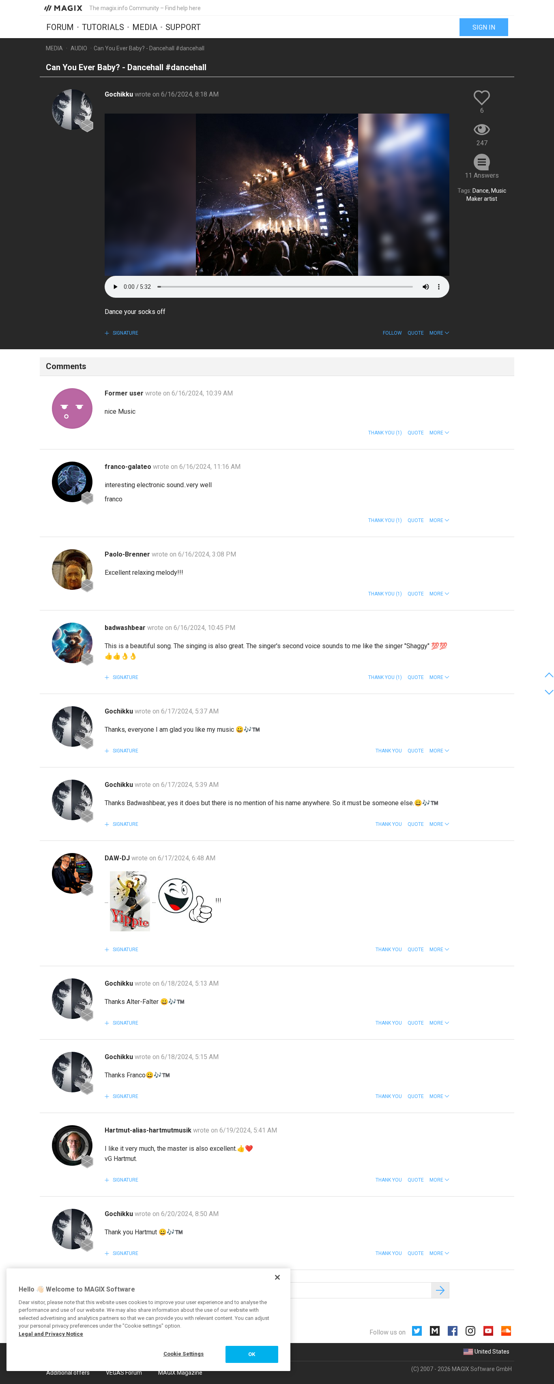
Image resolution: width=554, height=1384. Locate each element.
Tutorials (103, 27)
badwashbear (126, 628)
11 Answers (482, 175)
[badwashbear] (72, 643)
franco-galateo (129, 467)
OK (251, 1354)
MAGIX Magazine (180, 1372)
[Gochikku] (72, 109)
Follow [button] (392, 333)
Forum (60, 27)
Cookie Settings (183, 1354)
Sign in (483, 27)
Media (144, 27)
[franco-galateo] (72, 482)
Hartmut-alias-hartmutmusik (149, 1130)
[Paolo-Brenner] (72, 569)
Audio (79, 48)
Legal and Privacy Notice (51, 1334)
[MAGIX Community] (64, 7)
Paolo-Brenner (128, 554)
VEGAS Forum (124, 1372)
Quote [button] (416, 333)
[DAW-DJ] (72, 873)
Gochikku (120, 94)
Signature (125, 333)
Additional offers (68, 1372)
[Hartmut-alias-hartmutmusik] (72, 1145)
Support (183, 27)
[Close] (277, 1277)
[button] (439, 333)
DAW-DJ (118, 858)
